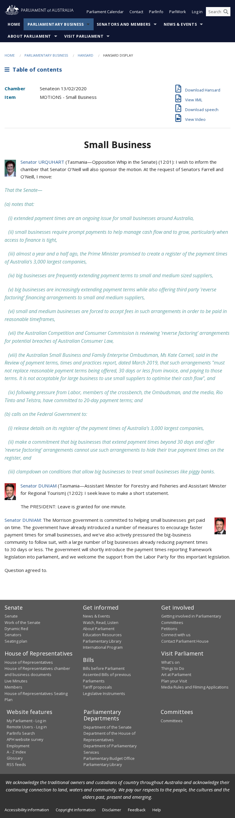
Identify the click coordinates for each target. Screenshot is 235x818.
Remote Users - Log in (27, 727)
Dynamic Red (16, 628)
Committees (172, 720)
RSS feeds (16, 764)
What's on (170, 662)
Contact (136, 11)
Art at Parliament (176, 674)
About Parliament (29, 36)
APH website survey (25, 739)
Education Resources (102, 634)
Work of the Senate (22, 622)
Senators (13, 634)
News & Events (180, 24)
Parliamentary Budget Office (109, 758)
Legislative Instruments (104, 693)
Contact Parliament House (185, 641)
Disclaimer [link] (111, 809)
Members (13, 687)
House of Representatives (29, 662)
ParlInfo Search (21, 733)
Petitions (169, 628)
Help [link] (156, 809)
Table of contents (35, 69)
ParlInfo (156, 11)
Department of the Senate (108, 727)
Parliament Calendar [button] (105, 11)
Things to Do (172, 668)
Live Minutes (16, 681)
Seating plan (16, 641)
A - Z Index (16, 752)
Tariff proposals (97, 687)
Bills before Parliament (104, 668)
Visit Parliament (83, 36)
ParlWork (177, 11)
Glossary (15, 758)
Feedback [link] (137, 809)
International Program (103, 647)
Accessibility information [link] (27, 809)
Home (14, 24)
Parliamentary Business (56, 24)
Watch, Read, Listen (100, 622)
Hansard (85, 55)
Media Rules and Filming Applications (195, 687)
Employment (18, 746)
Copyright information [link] (75, 809)
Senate (11, 616)
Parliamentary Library (102, 641)
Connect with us (176, 634)
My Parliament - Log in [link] (26, 720)
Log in (197, 11)
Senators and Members (124, 24)
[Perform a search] (225, 11)
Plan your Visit (174, 681)
